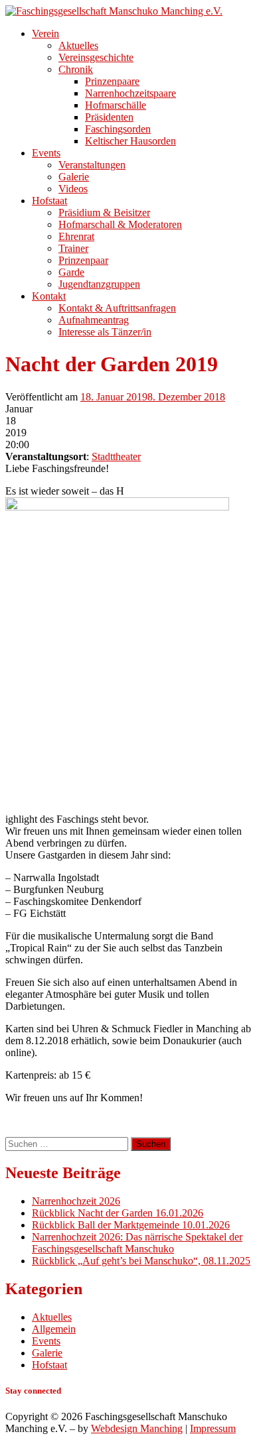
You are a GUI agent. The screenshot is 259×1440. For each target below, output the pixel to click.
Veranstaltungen (92, 164)
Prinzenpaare (112, 81)
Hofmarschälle (115, 105)
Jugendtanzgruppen (99, 284)
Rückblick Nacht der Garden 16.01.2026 (117, 1213)
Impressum (213, 1428)
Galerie (73, 176)
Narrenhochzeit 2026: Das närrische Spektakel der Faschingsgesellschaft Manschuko (137, 1242)
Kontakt (49, 296)
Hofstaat (49, 200)
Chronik (75, 69)
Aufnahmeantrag (93, 320)
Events (46, 152)
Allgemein (54, 1329)
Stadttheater (116, 456)
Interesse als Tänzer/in (104, 331)
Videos (73, 188)
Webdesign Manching (137, 1428)
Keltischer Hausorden (130, 141)
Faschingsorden (118, 129)
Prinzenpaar (83, 260)
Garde (71, 272)
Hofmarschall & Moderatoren (120, 224)
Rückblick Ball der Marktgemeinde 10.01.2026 (131, 1224)
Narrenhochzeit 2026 (76, 1201)
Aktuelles (78, 45)
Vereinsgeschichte (95, 57)
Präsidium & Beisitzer (104, 212)
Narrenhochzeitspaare (130, 93)
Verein (45, 33)
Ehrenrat (76, 236)
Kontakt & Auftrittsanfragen (117, 308)
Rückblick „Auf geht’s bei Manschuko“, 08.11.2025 (141, 1260)
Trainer (73, 248)
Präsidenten (109, 117)
